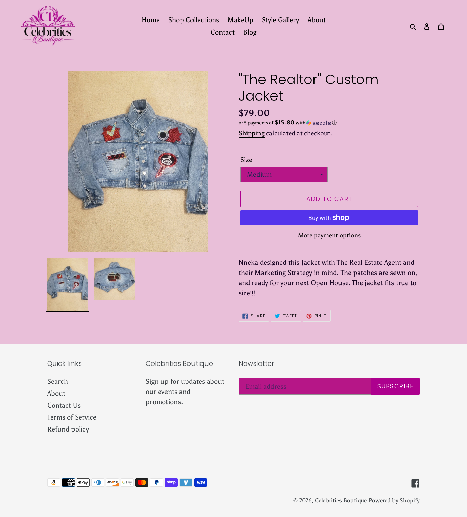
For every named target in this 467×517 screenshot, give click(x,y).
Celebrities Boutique (341, 500)
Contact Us (64, 405)
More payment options (329, 235)
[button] (288, 122)
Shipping (252, 133)
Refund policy (68, 429)
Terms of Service (71, 417)
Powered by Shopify (394, 500)
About (56, 393)
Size (246, 160)
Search (57, 381)
